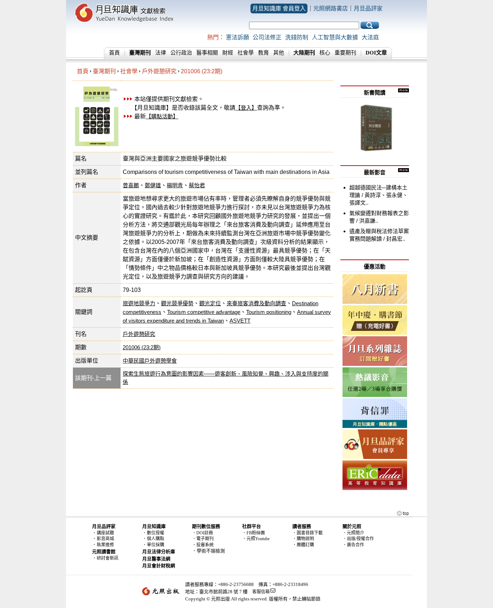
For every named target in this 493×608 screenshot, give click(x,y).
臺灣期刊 (104, 71)
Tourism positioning (268, 312)
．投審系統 (203, 544)
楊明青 (175, 185)
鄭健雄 (153, 185)
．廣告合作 (353, 544)
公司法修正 (267, 37)
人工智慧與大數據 (335, 37)
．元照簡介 (353, 532)
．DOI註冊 (202, 532)
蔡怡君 (197, 185)
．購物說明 (303, 538)
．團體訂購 (303, 544)
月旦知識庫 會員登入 (279, 8)
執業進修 (105, 544)
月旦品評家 (368, 8)
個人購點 (155, 538)
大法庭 (370, 37)
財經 (227, 53)
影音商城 (105, 538)
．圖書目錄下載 (307, 532)
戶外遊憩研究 (159, 71)
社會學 (245, 53)
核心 (324, 53)
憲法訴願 (237, 37)
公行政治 (181, 53)
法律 (160, 53)
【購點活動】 (162, 116)
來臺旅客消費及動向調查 (256, 303)
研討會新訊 (107, 558)
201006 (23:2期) (201, 71)
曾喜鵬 (131, 185)
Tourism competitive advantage (203, 312)
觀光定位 (210, 303)
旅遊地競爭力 (139, 303)
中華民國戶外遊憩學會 (150, 361)
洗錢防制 (296, 37)
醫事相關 (207, 53)
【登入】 (246, 108)
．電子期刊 (203, 538)
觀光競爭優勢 (177, 303)
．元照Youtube (256, 538)
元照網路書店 (330, 8)
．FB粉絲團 (253, 532)
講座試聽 (105, 532)
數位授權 (155, 532)
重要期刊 (345, 53)
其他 (278, 53)
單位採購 (155, 544)
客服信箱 (261, 591)
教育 (263, 53)
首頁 (114, 53)
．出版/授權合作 (358, 538)
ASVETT (240, 321)
